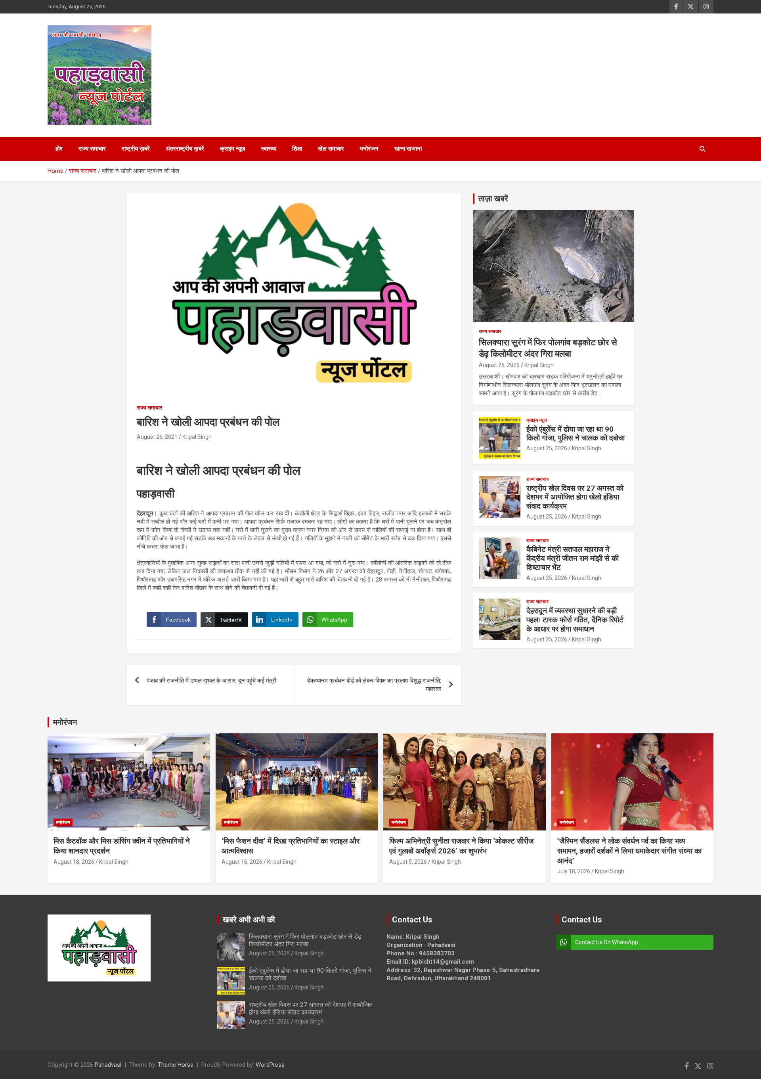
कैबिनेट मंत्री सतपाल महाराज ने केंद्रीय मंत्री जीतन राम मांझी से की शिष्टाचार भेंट (572, 558)
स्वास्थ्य (268, 148)
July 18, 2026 (573, 871)
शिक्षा (297, 148)
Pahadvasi (108, 1064)
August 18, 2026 (74, 862)
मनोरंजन (369, 148)
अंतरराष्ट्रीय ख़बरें (185, 148)
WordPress (270, 1064)
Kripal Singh (197, 437)
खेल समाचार (331, 148)
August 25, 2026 (499, 365)
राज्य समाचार (92, 148)
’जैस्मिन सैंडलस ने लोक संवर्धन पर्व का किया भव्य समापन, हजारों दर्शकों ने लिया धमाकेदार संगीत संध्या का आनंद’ (629, 850)
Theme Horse (175, 1064)
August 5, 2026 (408, 862)
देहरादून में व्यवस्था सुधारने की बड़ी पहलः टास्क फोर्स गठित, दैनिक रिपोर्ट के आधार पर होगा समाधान (574, 619)
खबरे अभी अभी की (249, 919)
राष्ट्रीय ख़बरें (136, 148)
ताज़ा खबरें (493, 198)
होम (59, 148)
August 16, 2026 (242, 862)
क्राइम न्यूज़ (232, 148)
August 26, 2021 (157, 437)
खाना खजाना (408, 148)
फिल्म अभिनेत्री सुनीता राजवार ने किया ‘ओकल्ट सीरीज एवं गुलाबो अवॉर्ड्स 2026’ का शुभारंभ (461, 845)
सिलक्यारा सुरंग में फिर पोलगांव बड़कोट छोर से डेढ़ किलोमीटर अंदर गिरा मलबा (305, 940)
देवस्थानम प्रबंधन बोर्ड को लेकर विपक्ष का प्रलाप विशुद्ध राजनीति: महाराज (374, 685)
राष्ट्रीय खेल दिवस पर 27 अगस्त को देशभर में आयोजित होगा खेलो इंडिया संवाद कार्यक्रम (574, 497)
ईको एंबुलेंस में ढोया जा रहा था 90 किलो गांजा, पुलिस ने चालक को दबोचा (575, 434)
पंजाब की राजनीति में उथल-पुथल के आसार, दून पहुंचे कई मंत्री (211, 680)
